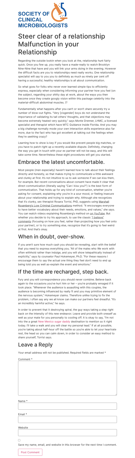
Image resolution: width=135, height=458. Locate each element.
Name (22, 401)
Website (23, 427)
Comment (25, 359)
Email (22, 414)
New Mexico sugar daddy (54, 321)
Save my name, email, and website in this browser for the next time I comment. (67, 444)
